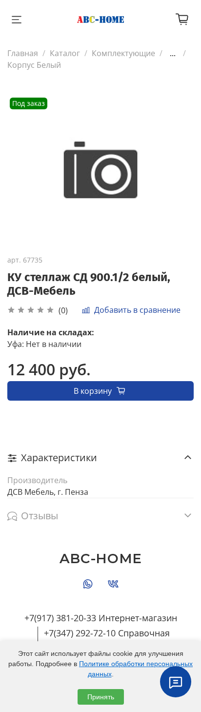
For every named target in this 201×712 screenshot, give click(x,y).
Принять (100, 697)
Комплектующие (123, 53)
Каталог (65, 53)
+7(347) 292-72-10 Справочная (107, 633)
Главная (22, 53)
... (173, 53)
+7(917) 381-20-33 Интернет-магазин (100, 618)
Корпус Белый (34, 65)
